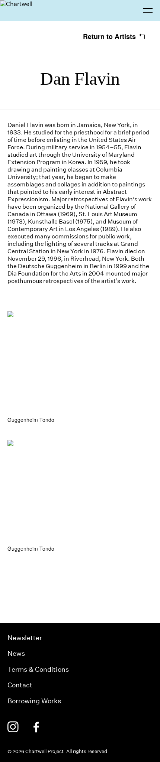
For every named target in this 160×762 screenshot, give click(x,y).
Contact (19, 685)
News (16, 653)
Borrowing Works (34, 701)
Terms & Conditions (38, 669)
